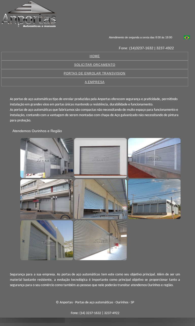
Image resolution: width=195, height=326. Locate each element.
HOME (95, 56)
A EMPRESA (95, 82)
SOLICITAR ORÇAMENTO (94, 65)
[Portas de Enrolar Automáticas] (154, 198)
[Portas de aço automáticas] (46, 157)
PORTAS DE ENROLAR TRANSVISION (94, 73)
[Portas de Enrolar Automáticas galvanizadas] (46, 239)
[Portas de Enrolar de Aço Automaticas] (100, 239)
